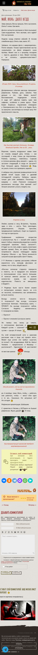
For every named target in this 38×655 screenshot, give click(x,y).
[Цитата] (18, 532)
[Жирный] (2, 532)
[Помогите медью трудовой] (22, 469)
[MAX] (19, 480)
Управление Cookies (9, 652)
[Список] (21, 532)
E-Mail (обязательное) (23, 528)
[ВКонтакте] (4, 480)
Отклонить (19, 648)
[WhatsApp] (25, 480)
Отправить (6, 573)
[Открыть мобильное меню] (4, 3)
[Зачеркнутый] (11, 532)
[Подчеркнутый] (8, 532)
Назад (6, 505)
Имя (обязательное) (23, 524)
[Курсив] (5, 532)
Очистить (16, 573)
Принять (19, 644)
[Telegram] (14, 480)
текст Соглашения (6, 561)
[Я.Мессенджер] (30, 480)
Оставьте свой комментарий (21, 453)
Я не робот (9, 566)
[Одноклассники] (9, 480)
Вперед (31, 505)
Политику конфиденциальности (25, 640)
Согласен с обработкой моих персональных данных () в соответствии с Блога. (17, 561)
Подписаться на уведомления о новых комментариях (19, 557)
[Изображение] (15, 532)
